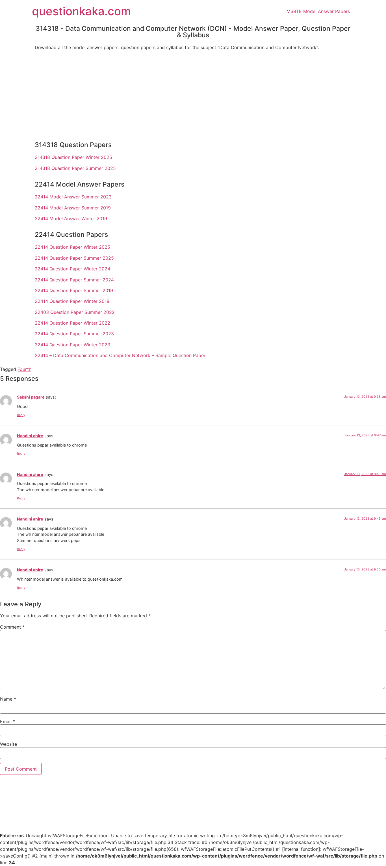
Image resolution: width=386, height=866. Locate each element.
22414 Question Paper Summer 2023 (74, 333)
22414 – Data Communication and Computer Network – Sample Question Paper (120, 355)
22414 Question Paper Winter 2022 (72, 323)
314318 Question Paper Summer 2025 (75, 168)
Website (8, 744)
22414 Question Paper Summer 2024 (74, 280)
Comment (12, 627)
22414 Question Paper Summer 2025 (74, 258)
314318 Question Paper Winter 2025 (73, 157)
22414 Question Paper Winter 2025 (72, 247)
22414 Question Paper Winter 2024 (72, 269)
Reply (21, 415)
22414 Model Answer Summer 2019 (73, 208)
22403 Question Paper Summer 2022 (75, 312)
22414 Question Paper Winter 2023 (72, 344)
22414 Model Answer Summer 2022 (73, 197)
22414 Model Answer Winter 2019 (71, 218)
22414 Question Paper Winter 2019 (72, 301)
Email (7, 721)
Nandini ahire (30, 435)
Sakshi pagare (31, 397)
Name (8, 699)
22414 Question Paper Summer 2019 (74, 290)
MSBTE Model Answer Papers (318, 11)
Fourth (24, 369)
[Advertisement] (193, 94)
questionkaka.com (81, 11)
